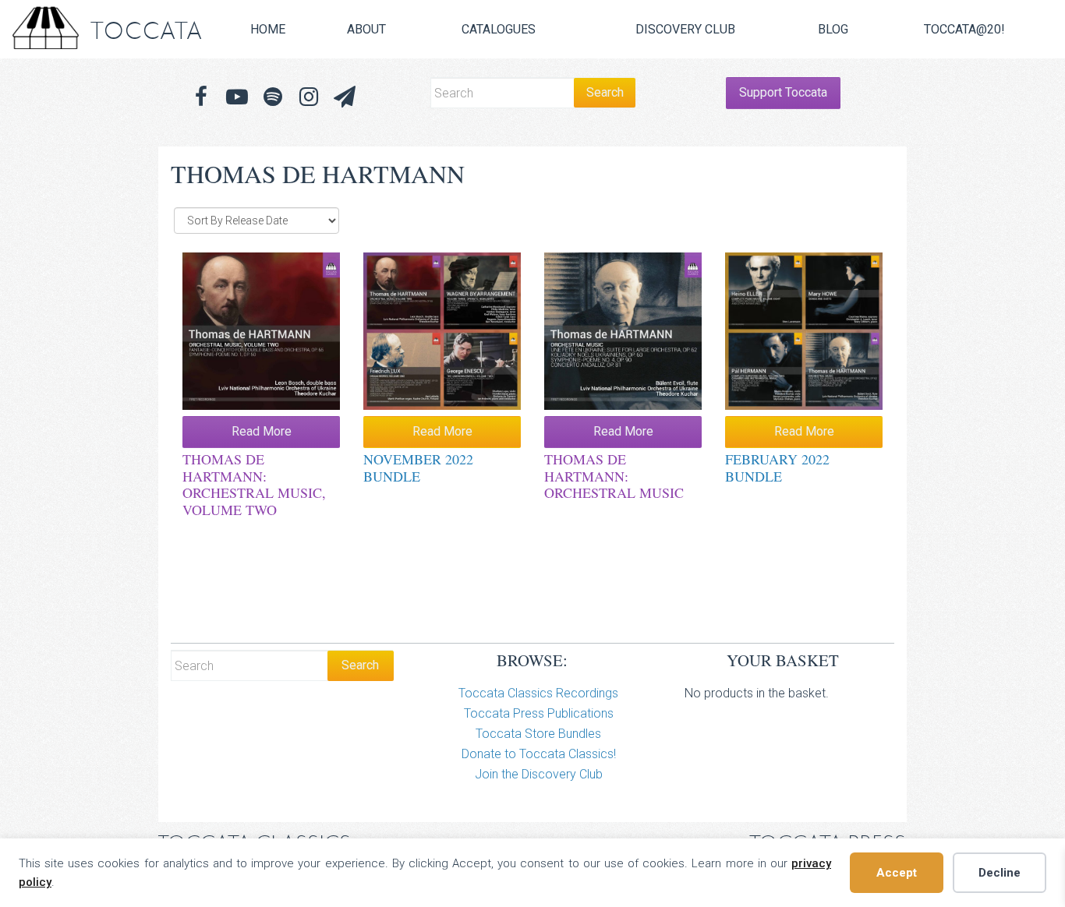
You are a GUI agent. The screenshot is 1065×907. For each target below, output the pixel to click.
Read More (262, 431)
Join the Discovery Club (539, 774)
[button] (345, 97)
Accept (896, 873)
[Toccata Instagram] (309, 97)
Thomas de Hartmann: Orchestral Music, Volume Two (254, 484)
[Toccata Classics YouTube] (237, 97)
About (366, 29)
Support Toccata (783, 92)
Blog (833, 29)
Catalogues (499, 29)
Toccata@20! (964, 29)
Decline (999, 873)
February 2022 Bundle (777, 467)
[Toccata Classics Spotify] (273, 97)
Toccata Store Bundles (538, 733)
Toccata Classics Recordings (538, 693)
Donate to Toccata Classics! (539, 753)
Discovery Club (685, 29)
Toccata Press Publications (539, 713)
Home (267, 29)
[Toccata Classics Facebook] (201, 97)
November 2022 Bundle (418, 467)
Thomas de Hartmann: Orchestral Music (614, 476)
